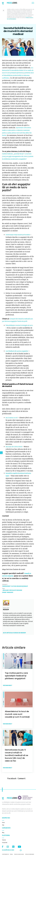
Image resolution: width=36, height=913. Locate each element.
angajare (6, 590)
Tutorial (4, 840)
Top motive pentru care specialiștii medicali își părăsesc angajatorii (16, 676)
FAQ (3, 825)
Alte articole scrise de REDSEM (14, 633)
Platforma (6, 835)
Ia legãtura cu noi (8, 850)
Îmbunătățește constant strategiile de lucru (19, 325)
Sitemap (11, 854)
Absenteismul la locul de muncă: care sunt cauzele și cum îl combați (17, 714)
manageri (10, 592)
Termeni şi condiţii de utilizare (19, 854)
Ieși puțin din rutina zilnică (14, 446)
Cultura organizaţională (19, 586)
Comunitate (6, 828)
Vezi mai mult (7, 685)
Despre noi (6, 818)
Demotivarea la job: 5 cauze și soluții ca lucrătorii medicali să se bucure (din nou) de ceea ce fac (16, 755)
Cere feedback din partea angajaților (17, 351)
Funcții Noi (4, 842)
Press (3, 822)
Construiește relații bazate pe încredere (18, 235)
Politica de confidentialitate (29, 854)
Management (6, 586)
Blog (3, 832)
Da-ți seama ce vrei (11, 417)
